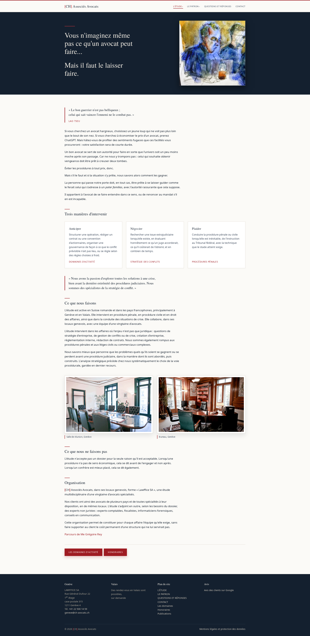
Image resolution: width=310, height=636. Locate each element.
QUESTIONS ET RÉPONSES (217, 6)
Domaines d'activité (82, 261)
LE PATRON (193, 6)
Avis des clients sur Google (219, 590)
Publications (164, 613)
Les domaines (165, 605)
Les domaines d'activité (83, 552)
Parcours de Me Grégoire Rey (83, 534)
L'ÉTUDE (177, 6)
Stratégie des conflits (145, 261)
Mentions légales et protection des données (222, 629)
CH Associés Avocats (81, 6)
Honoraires (115, 552)
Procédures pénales (205, 261)
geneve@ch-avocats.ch (77, 612)
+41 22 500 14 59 (78, 608)
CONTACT (240, 6)
